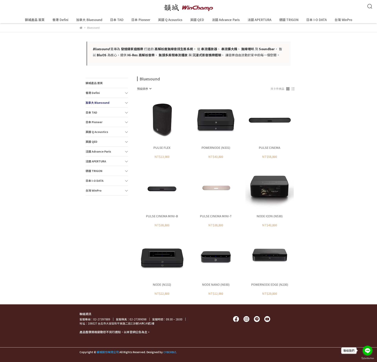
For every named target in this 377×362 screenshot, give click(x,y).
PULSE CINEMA (269, 148)
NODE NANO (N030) (216, 285)
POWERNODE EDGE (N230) (269, 285)
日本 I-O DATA (316, 19)
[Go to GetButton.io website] (367, 358)
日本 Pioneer (140, 19)
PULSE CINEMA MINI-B (162, 216)
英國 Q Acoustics (170, 19)
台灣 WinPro (343, 19)
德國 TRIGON (288, 19)
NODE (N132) (162, 285)
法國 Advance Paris (226, 19)
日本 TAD (117, 19)
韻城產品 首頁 (35, 19)
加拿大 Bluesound (89, 19)
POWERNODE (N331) (215, 148)
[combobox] (144, 88)
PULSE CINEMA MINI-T (216, 216)
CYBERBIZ (169, 352)
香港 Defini (60, 19)
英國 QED (197, 19)
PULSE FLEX (161, 148)
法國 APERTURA (259, 19)
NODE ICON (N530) (270, 216)
